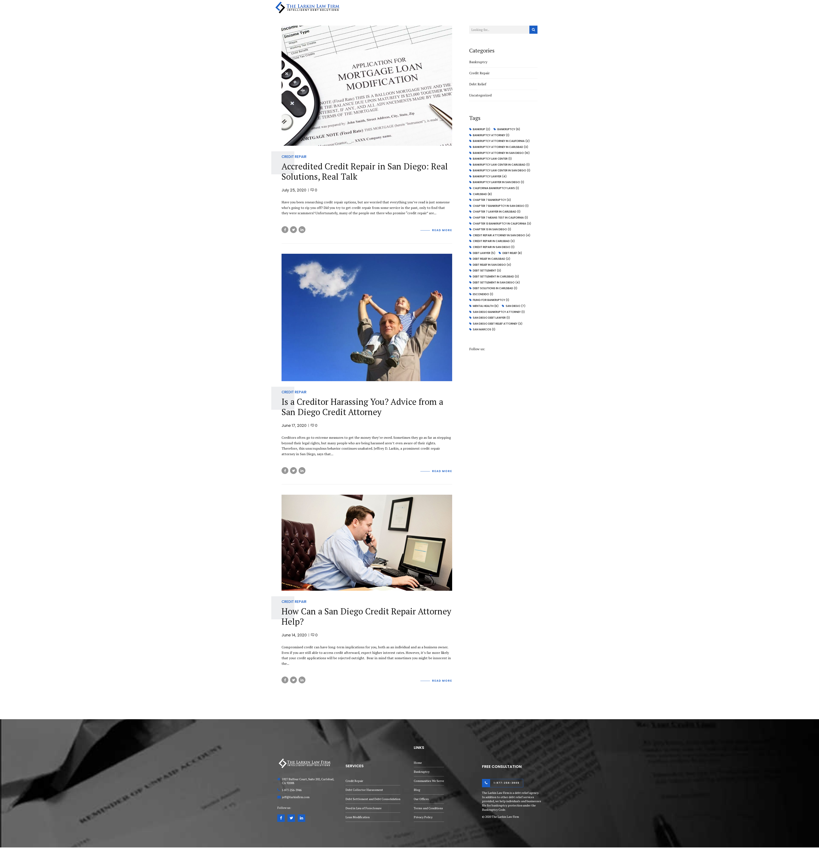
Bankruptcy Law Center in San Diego (501, 170)
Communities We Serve (480, 7)
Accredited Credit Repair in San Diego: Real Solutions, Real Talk (365, 171)
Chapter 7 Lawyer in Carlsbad (497, 211)
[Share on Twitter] (293, 229)
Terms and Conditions (428, 808)
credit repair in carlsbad (494, 241)
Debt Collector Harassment (364, 790)
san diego (515, 306)
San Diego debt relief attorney (498, 323)
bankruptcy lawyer (490, 176)
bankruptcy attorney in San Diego (501, 153)
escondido (483, 294)
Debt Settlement (487, 270)
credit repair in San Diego (494, 247)
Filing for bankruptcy (491, 300)
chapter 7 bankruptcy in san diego (501, 206)
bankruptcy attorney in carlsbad (500, 147)
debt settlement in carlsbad (496, 276)
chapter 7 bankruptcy (492, 200)
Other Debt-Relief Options (432, 7)
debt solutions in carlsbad (495, 288)
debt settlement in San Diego (496, 282)
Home (367, 7)
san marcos (484, 329)
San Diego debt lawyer (491, 317)
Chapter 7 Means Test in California (500, 217)
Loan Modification (358, 817)
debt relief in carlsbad (491, 259)
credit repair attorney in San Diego (501, 235)
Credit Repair (294, 156)
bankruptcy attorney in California (501, 141)
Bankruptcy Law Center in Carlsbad (501, 164)
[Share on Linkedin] (302, 229)
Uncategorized (480, 95)
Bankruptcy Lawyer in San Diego (498, 182)
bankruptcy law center (492, 158)
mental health (486, 306)
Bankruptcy (391, 7)
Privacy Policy (423, 817)
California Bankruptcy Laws (496, 188)
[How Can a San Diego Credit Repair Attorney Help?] (367, 543)
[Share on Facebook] (285, 229)
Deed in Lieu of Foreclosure (364, 808)
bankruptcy (508, 129)
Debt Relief (477, 84)
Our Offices (536, 7)
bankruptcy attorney (491, 135)
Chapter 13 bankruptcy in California (502, 223)
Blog (513, 7)
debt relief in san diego (492, 265)
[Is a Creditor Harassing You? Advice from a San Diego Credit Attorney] (367, 317)
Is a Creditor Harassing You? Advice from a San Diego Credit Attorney (362, 406)
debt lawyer (484, 253)
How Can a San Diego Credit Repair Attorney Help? (366, 616)
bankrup (481, 129)
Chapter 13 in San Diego (492, 229)
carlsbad (482, 194)
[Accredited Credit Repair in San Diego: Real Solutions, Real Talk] (367, 86)
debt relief (512, 253)
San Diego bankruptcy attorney (499, 312)
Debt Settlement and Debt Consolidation (373, 799)
